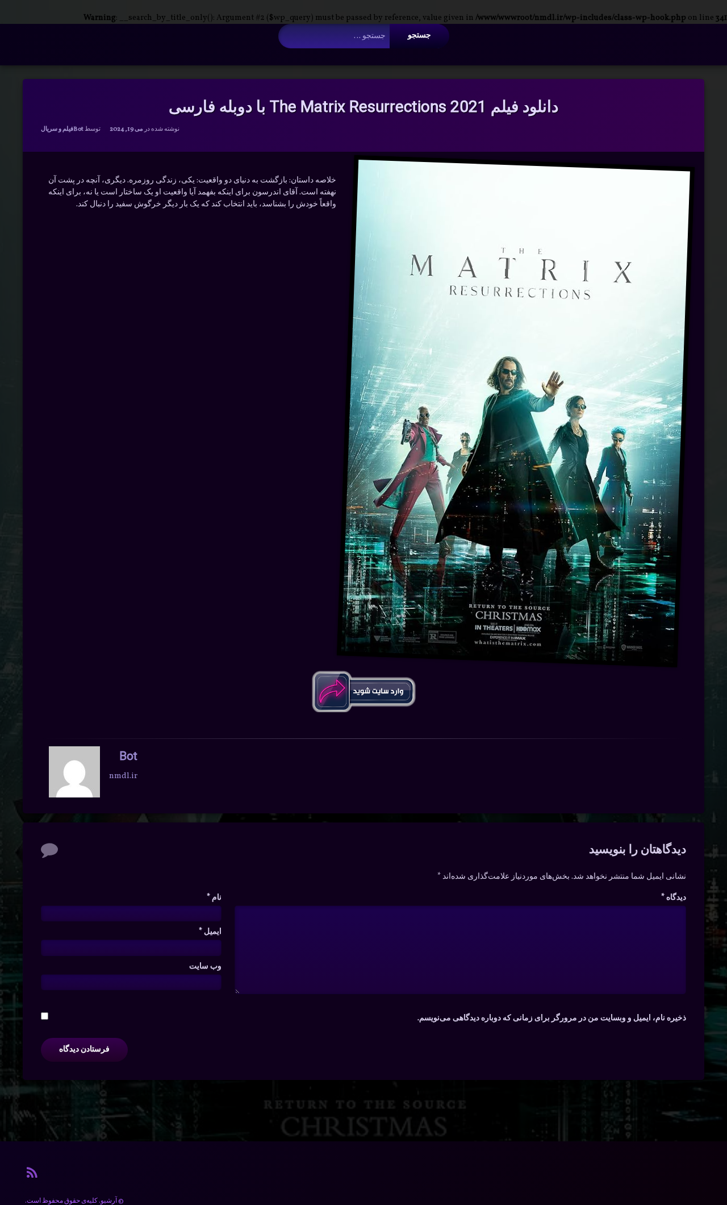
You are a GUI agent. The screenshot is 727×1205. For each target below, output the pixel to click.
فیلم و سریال (57, 129)
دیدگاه (673, 897)
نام (214, 897)
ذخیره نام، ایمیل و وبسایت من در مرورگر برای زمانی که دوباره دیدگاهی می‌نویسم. (551, 1018)
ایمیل (210, 931)
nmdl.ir (123, 776)
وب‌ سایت (205, 966)
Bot (78, 129)
